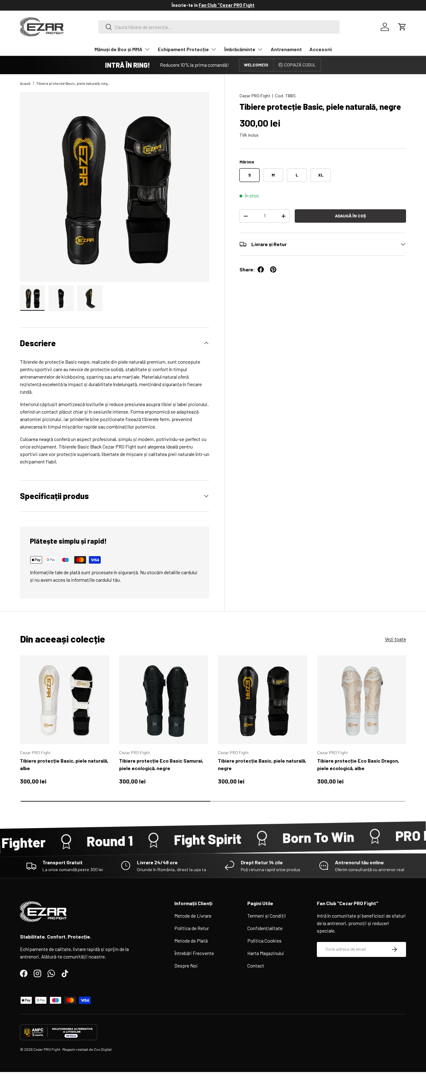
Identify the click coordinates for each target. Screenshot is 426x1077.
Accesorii (320, 49)
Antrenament (286, 49)
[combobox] (219, 27)
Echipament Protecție (183, 49)
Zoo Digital (103, 1049)
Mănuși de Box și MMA (118, 49)
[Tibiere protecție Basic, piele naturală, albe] (64, 700)
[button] (402, 27)
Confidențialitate (265, 928)
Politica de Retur (191, 928)
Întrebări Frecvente (194, 953)
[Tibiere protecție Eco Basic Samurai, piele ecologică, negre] (163, 700)
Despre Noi (186, 965)
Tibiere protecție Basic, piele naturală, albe (64, 764)
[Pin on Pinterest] (273, 269)
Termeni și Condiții (266, 916)
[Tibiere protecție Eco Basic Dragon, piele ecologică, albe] (361, 700)
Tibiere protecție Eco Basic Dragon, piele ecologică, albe (358, 764)
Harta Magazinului (265, 953)
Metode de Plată (191, 941)
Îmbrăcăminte (239, 49)
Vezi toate (395, 639)
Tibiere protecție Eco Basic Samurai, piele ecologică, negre (161, 764)
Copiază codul (300, 64)
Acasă (25, 83)
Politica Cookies (264, 941)
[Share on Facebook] (260, 269)
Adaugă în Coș (350, 215)
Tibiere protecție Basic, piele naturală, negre (73, 83)
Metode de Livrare (192, 916)
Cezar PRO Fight (255, 95)
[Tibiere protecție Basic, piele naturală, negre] (262, 700)
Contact (255, 965)
